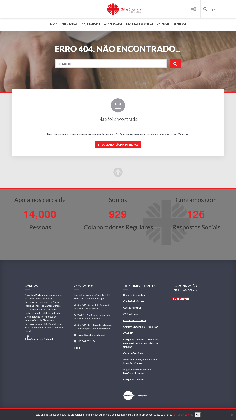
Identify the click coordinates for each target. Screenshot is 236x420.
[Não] (231, 415)
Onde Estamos (113, 24)
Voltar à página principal (119, 144)
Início (53, 24)
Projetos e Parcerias (139, 24)
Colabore (163, 24)
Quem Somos (69, 24)
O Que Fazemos (90, 24)
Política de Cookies (183, 414)
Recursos (180, 24)
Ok (197, 414)
